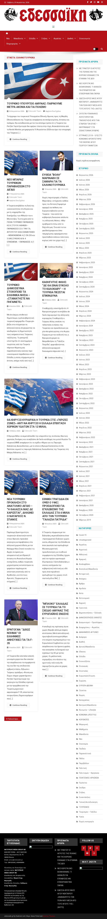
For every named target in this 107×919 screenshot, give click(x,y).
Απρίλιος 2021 (85, 486)
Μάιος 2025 (84, 248)
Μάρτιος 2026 (85, 199)
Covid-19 (82, 535)
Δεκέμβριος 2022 (86, 389)
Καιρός (82, 695)
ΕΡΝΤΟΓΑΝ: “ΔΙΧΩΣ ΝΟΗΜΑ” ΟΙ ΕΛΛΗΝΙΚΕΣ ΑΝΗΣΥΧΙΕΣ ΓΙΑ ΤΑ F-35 (20, 636)
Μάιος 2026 (84, 190)
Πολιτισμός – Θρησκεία (89, 773)
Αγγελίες (57, 38)
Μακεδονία (18, 38)
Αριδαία (82, 588)
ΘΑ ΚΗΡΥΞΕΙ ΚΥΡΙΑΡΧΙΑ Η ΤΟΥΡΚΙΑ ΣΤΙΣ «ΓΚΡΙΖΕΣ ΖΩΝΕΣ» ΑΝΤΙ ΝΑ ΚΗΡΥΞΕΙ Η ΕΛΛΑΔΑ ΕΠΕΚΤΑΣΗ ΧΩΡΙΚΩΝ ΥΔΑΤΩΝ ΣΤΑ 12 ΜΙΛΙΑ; (37, 423)
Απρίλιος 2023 (85, 369)
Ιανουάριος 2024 (86, 326)
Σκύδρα (82, 788)
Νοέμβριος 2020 (86, 510)
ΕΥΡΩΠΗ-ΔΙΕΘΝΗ (86, 686)
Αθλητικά (83, 554)
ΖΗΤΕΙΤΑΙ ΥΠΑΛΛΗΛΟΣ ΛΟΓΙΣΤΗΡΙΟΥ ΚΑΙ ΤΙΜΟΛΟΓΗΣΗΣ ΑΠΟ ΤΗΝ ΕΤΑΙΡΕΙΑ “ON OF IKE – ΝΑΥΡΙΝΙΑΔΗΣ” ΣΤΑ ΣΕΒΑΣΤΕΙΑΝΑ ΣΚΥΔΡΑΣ (89, 122)
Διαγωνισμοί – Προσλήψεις (90, 622)
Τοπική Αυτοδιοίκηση (88, 802)
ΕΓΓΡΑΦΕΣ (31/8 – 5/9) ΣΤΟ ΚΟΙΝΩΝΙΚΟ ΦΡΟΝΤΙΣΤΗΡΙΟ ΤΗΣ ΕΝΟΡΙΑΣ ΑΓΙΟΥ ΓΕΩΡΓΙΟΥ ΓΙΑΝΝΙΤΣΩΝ (90, 140)
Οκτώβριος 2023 (86, 340)
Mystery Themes (49, 916)
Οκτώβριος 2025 (86, 224)
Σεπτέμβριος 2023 (86, 345)
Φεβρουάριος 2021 (87, 496)
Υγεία (81, 817)
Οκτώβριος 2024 (86, 282)
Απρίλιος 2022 (85, 428)
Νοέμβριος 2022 (86, 394)
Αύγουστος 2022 (86, 408)
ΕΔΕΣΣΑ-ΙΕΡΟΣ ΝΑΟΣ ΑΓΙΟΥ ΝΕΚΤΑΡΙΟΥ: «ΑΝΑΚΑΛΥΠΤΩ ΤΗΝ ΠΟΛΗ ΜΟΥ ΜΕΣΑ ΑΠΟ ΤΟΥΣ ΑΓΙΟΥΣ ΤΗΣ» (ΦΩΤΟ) (90, 103)
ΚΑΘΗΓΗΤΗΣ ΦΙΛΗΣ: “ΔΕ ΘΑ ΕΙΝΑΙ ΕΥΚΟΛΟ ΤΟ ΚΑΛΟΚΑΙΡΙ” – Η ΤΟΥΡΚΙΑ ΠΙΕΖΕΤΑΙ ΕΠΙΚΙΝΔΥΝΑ (55, 289)
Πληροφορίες (12, 44)
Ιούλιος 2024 (84, 296)
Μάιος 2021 (84, 481)
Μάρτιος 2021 (85, 491)
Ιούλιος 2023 (84, 355)
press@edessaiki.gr (16, 860)
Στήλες (44, 38)
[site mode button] (95, 49)
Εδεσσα (82, 652)
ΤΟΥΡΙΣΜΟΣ (84, 807)
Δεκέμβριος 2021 (86, 447)
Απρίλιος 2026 (85, 195)
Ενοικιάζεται (84, 661)
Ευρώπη (82, 681)
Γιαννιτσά (83, 608)
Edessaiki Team (34, 111)
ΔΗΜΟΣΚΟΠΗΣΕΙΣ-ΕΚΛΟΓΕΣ (90, 618)
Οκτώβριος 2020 (86, 515)
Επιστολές (83, 671)
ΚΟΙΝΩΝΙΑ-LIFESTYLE (87, 715)
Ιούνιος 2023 (84, 360)
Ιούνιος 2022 (84, 418)
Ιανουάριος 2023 (86, 384)
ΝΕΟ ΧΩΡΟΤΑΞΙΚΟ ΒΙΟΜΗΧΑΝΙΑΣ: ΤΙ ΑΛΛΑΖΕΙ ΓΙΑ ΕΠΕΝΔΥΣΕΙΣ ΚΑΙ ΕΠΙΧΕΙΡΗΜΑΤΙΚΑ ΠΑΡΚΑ (90, 88)
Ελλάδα (32, 38)
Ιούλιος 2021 (84, 471)
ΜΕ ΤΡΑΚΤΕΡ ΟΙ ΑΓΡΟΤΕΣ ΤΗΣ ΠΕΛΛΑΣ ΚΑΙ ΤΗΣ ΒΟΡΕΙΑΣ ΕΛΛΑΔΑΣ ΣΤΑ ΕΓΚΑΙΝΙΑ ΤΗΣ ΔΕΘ (89, 73)
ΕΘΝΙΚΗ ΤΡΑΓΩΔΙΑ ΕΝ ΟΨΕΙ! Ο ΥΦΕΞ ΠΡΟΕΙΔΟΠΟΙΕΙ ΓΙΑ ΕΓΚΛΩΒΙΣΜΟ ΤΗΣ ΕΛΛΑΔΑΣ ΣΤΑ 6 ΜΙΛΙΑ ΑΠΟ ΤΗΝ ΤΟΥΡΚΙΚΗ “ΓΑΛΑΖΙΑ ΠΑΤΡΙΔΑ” (56, 509)
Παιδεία (82, 749)
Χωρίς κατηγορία (86, 822)
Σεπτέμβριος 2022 (86, 403)
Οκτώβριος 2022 (86, 398)
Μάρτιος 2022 (85, 432)
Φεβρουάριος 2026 (87, 204)
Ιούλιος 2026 (84, 180)
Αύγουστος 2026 (86, 175)
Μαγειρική (83, 724)
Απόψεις (83, 579)
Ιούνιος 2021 (84, 476)
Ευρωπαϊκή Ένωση (87, 676)
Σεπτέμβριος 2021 (86, 462)
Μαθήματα (83, 729)
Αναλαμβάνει (84, 564)
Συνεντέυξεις (84, 797)
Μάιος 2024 (84, 306)
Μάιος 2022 (84, 423)
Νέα (8, 38)
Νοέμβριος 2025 (86, 219)
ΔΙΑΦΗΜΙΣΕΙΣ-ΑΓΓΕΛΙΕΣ (89, 632)
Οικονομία (83, 744)
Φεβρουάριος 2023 (87, 379)
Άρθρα (82, 584)
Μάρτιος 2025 (85, 258)
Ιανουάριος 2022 (86, 442)
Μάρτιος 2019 (85, 520)
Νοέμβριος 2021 (86, 452)
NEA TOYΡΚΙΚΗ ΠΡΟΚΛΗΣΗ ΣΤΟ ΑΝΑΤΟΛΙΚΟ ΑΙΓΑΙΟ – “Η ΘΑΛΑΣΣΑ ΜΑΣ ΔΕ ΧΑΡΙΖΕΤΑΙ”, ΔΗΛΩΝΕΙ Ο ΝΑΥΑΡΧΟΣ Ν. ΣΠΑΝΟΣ (20, 509)
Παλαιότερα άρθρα (15, 719)
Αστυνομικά (84, 598)
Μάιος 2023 (84, 364)
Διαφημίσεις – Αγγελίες (89, 627)
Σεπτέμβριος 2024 (86, 287)
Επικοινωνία (84, 38)
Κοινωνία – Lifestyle (87, 710)
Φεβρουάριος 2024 (87, 321)
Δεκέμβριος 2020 (86, 505)
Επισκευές (83, 666)
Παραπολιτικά (85, 753)
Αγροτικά (83, 550)
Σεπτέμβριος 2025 (86, 228)
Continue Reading (19, 139)
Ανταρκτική (84, 574)
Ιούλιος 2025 (84, 238)
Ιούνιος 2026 (84, 185)
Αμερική (82, 559)
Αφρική (82, 603)
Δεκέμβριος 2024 (86, 272)
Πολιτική (83, 768)
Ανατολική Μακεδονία (88, 569)
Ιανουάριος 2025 (86, 267)
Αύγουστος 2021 (86, 466)
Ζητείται (82, 690)
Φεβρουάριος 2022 (87, 437)
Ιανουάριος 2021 (86, 500)
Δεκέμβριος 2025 (86, 214)
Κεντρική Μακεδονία (87, 705)
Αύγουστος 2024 (86, 292)
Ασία (81, 593)
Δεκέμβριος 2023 (86, 330)
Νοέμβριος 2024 (86, 277)
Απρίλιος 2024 (85, 311)
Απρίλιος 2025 (85, 253)
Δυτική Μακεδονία (87, 647)
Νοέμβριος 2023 (86, 335)
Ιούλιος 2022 (84, 413)
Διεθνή (70, 38)
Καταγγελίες (84, 700)
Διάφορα (83, 637)
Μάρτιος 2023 (85, 374)
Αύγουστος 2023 (86, 350)
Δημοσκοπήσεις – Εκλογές (90, 613)
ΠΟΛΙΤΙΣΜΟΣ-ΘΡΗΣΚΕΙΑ (89, 778)
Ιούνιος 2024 (84, 301)
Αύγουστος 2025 (86, 233)
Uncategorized (85, 540)
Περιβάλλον (84, 763)
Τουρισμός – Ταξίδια (88, 812)
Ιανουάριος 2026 (86, 209)
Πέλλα (81, 758)
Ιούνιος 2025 (84, 243)
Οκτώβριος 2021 (86, 457)
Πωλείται (83, 783)
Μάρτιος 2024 (85, 316)
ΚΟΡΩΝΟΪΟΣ (84, 720)
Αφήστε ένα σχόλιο (53, 111)
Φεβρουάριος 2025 (87, 262)
